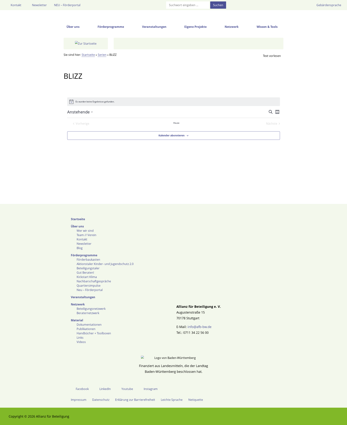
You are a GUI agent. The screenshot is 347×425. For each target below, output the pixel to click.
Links (80, 338)
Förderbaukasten (88, 260)
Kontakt (82, 239)
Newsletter (84, 244)
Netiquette (195, 400)
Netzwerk (78, 304)
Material (77, 320)
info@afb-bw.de (199, 327)
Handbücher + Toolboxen (94, 333)
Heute (176, 123)
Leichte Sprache (172, 400)
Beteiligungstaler (88, 268)
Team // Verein (86, 235)
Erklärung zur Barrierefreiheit (135, 400)
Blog (80, 248)
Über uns (77, 226)
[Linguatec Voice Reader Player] (268, 55)
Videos (81, 342)
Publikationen (86, 329)
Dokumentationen (89, 325)
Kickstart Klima (87, 277)
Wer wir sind (85, 231)
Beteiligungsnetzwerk (91, 309)
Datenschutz (100, 400)
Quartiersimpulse (88, 286)
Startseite (88, 55)
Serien (102, 55)
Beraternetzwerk (88, 313)
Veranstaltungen (83, 297)
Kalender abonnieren (171, 135)
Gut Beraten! (85, 273)
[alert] (173, 101)
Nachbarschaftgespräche (94, 281)
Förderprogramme (84, 255)
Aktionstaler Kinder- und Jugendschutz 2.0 (105, 264)
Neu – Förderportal (90, 290)
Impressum (78, 400)
